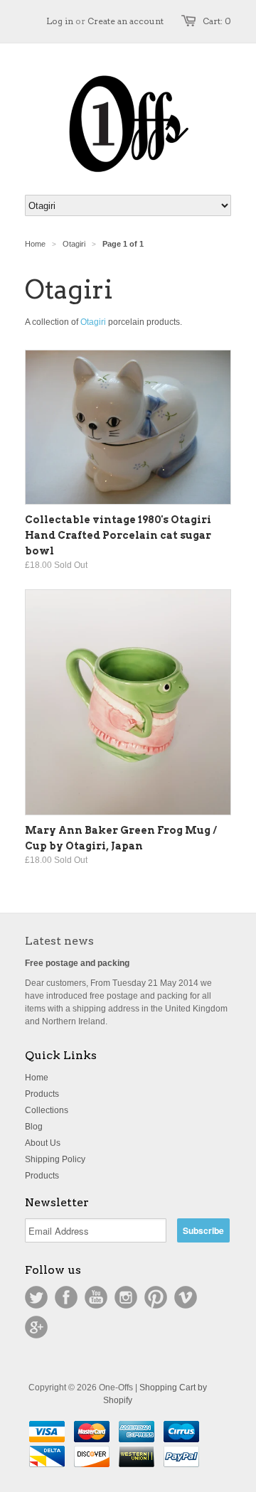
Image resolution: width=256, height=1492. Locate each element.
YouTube (96, 1297)
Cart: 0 (217, 21)
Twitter (36, 1297)
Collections (46, 1110)
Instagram (125, 1297)
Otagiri (93, 322)
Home (36, 1078)
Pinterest (155, 1297)
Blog (34, 1127)
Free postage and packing (77, 963)
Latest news (59, 941)
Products (42, 1094)
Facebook (66, 1297)
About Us (42, 1143)
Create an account (125, 21)
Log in (59, 21)
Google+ (36, 1327)
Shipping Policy (55, 1159)
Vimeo (185, 1297)
